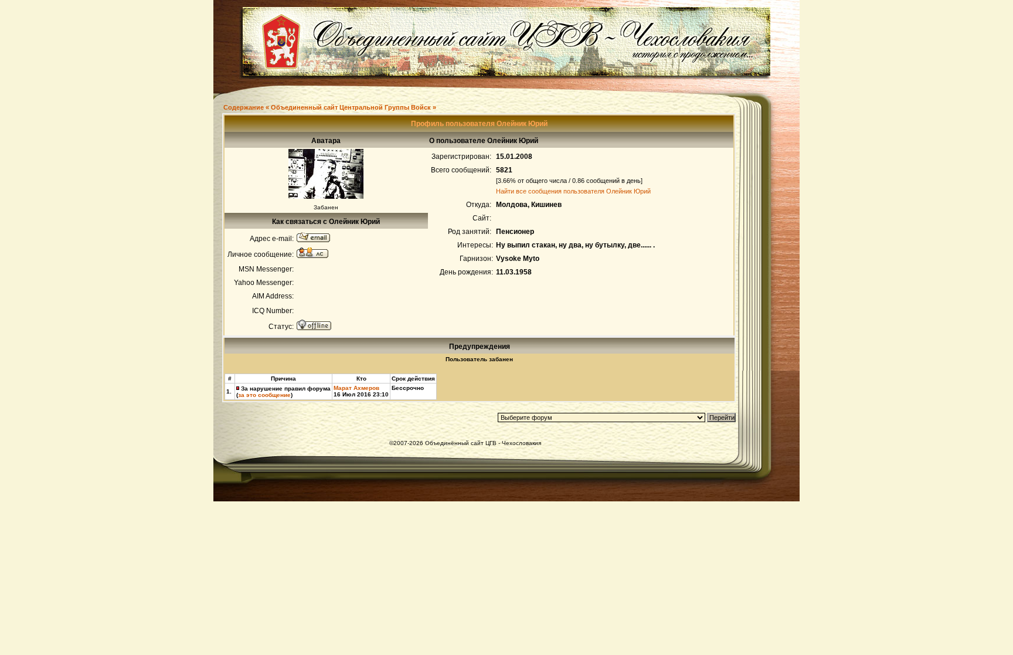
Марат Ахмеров (356, 388)
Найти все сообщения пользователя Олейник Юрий (573, 191)
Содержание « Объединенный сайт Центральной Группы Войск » (329, 107)
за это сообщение (264, 395)
